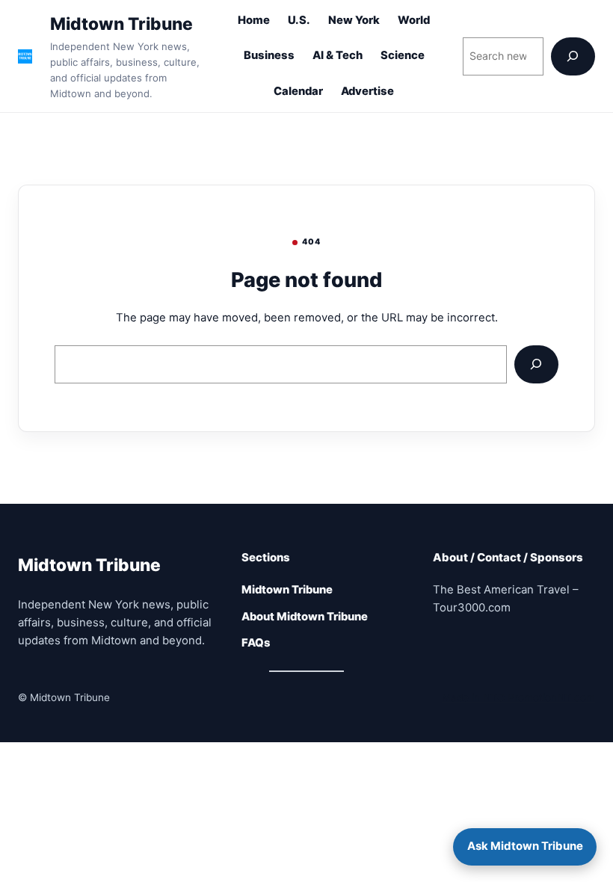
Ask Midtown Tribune (525, 846)
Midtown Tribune (121, 23)
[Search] (573, 56)
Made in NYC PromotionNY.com (518, 697)
